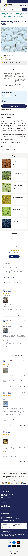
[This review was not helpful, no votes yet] (24, 315)
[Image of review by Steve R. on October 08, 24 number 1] (5, 404)
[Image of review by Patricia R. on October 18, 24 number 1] (5, 370)
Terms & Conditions (14, 551)
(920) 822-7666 (5, 491)
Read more (5, 415)
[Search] (24, 9)
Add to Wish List (7, 109)
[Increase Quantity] (11, 94)
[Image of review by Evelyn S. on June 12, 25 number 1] (5, 330)
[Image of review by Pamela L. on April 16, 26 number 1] (5, 300)
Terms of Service (9, 535)
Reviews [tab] (12, 239)
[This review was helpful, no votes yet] (21, 315)
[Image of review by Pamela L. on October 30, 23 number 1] (5, 441)
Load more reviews (14, 467)
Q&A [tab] (17, 239)
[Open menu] (2, 5)
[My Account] (21, 5)
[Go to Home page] (8, 5)
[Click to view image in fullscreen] (14, 39)
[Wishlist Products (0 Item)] (23, 5)
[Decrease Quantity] (11, 96)
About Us (3, 502)
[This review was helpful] (21, 461)
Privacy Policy (14, 553)
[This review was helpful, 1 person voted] (21, 387)
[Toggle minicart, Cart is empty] (26, 5)
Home (2, 19)
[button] (4, 1)
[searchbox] (8, 282)
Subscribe (5, 531)
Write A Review (14, 256)
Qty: (3, 95)
